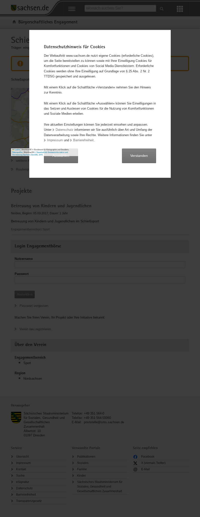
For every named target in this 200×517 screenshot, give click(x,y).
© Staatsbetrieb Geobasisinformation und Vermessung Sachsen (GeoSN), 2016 (40, 153)
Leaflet (17, 149)
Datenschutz (64, 130)
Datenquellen (17, 152)
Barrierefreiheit (83, 140)
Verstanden (139, 156)
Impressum (55, 140)
